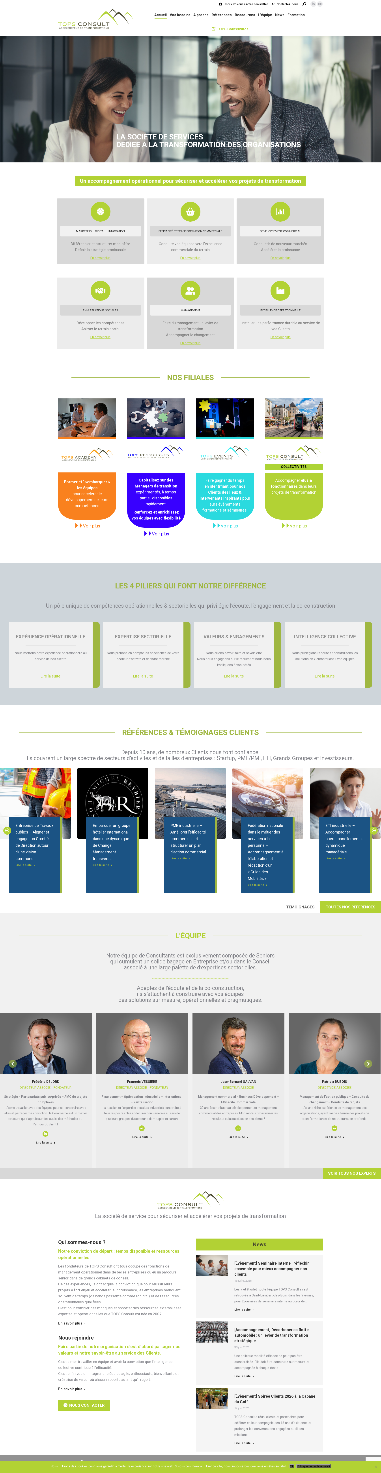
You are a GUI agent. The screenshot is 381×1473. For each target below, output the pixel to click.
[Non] (375, 1467)
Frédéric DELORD (45, 1082)
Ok (292, 1466)
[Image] (87, 417)
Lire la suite (23, 865)
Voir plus (91, 526)
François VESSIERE (142, 1082)
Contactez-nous (287, 4)
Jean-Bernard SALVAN (238, 1082)
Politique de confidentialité (313, 1466)
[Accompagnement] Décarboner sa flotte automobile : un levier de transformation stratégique (271, 1335)
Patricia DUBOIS (334, 1082)
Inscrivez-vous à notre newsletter (246, 4)
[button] (7, 831)
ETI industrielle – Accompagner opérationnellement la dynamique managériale (344, 838)
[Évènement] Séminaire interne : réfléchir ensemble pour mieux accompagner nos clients (271, 1269)
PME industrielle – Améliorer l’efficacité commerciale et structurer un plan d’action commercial (188, 838)
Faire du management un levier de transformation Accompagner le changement (190, 329)
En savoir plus (100, 258)
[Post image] (112, 803)
